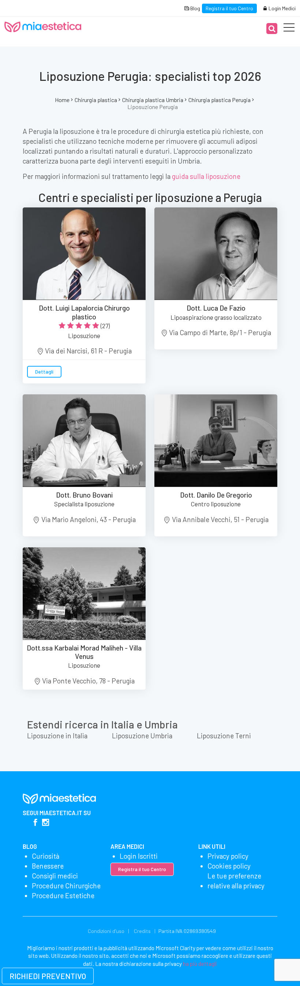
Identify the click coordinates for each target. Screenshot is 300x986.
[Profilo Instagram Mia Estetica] (45, 823)
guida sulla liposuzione (206, 176)
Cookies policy (229, 866)
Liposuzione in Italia (57, 735)
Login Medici (281, 8)
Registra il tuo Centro (229, 8)
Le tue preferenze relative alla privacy (236, 880)
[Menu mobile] (289, 28)
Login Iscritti (139, 856)
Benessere (48, 866)
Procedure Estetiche (63, 895)
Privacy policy (227, 856)
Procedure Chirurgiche (66, 885)
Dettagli (44, 371)
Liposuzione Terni (224, 735)
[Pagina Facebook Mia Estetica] (35, 823)
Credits (142, 931)
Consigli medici (55, 875)
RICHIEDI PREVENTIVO (48, 976)
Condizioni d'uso (106, 931)
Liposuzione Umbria (142, 735)
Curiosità (45, 856)
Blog (194, 8)
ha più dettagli (200, 963)
